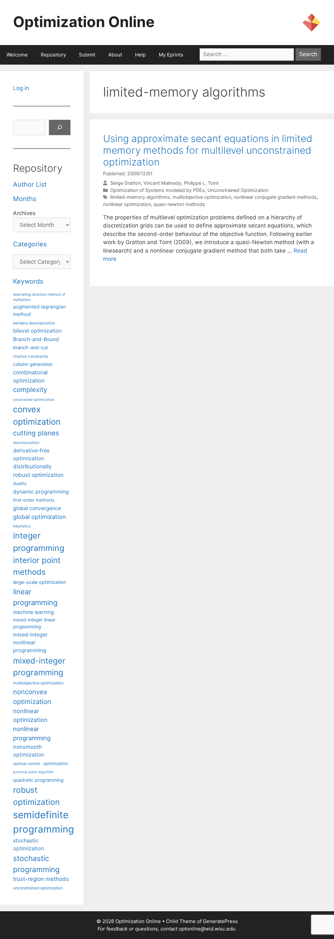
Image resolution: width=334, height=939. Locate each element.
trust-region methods (41, 879)
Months (24, 199)
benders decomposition (34, 323)
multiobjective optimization (202, 197)
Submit (87, 55)
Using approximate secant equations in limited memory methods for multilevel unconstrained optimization (207, 150)
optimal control (26, 763)
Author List (30, 184)
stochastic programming (36, 864)
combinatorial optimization (30, 376)
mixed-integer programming (39, 667)
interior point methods (37, 566)
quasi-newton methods (179, 204)
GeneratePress (220, 921)
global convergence (37, 508)
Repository (53, 55)
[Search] (59, 127)
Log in (21, 88)
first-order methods (33, 500)
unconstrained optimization (38, 887)
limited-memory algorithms (140, 197)
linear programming (35, 597)
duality (19, 483)
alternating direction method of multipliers (39, 297)
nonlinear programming (32, 733)
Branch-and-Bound (36, 339)
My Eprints (171, 55)
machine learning (33, 612)
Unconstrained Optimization (237, 190)
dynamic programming (41, 491)
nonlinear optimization (127, 204)
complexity (30, 389)
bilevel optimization (37, 330)
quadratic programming (38, 780)
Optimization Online (84, 22)
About (115, 55)
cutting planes (36, 433)
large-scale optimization (39, 582)
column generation (33, 364)
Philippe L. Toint (201, 183)
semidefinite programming (43, 822)
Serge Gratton (125, 183)
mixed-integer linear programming (34, 623)
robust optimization (36, 796)
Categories (30, 244)
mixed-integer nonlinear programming (30, 642)
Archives (24, 213)
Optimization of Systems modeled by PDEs (157, 190)
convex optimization (37, 415)
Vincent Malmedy (162, 183)
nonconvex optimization (32, 697)
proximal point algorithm (33, 772)
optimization (55, 763)
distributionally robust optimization (38, 470)
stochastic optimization (28, 844)
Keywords (28, 281)
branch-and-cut (30, 347)
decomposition (26, 442)
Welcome (17, 55)
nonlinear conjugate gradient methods (275, 197)
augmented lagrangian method (39, 310)
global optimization (39, 516)
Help (140, 55)
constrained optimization (33, 400)
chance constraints (30, 356)
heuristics (22, 526)
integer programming (38, 542)
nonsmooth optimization (28, 750)
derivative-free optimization (31, 454)
